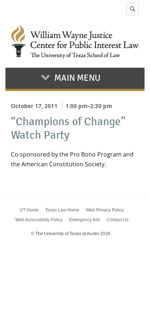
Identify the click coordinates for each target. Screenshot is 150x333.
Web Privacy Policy (105, 210)
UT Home (29, 210)
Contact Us (118, 219)
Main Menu (77, 78)
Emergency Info (84, 219)
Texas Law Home (62, 210)
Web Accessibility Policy (39, 219)
